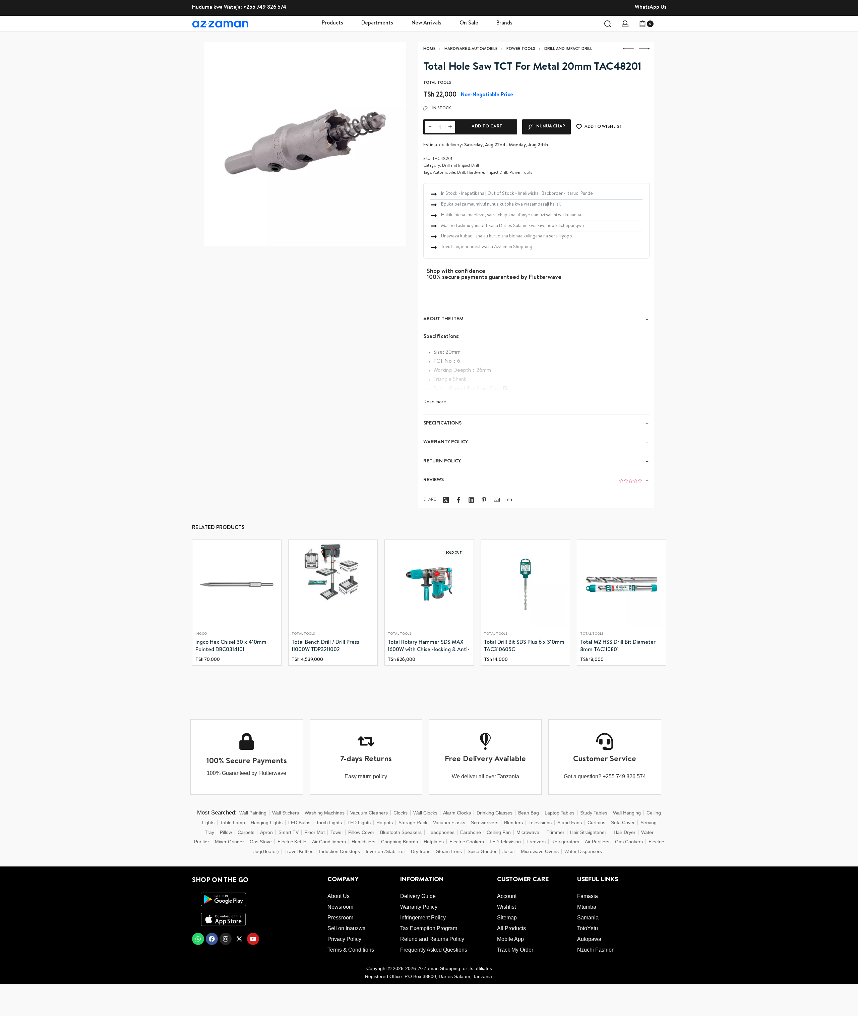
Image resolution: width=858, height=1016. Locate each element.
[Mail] (497, 500)
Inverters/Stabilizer (385, 851)
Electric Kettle (292, 841)
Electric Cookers (466, 841)
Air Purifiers (597, 841)
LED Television (505, 841)
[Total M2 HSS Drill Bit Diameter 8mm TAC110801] (621, 584)
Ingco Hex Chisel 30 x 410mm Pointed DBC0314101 (230, 646)
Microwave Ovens (540, 851)
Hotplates (434, 841)
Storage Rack (413, 822)
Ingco (201, 634)
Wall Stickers (285, 812)
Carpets (246, 832)
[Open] (662, 23)
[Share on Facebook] (458, 500)
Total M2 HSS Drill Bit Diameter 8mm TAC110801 (618, 646)
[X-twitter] (239, 939)
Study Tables (593, 812)
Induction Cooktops (339, 851)
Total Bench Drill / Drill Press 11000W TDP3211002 (325, 646)
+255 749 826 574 (264, 7)
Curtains (596, 822)
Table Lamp (232, 822)
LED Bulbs (299, 822)
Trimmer (555, 832)
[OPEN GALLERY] (305, 144)
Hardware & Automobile (470, 49)
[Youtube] (253, 939)
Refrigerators (565, 841)
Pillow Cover (361, 832)
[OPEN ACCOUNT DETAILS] (625, 23)
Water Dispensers (583, 851)
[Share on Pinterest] (484, 500)
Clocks (400, 812)
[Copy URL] (509, 500)
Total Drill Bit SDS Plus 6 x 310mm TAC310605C (524, 646)
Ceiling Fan (499, 832)
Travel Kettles (299, 851)
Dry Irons (420, 851)
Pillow (226, 832)
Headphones (440, 832)
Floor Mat (314, 832)
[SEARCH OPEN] (607, 23)
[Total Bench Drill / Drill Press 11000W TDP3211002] (333, 584)
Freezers (536, 841)
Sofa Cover (623, 822)
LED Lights (359, 822)
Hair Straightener (588, 832)
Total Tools (303, 634)
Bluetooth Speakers (401, 832)
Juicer (508, 851)
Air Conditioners (329, 841)
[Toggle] (434, 402)
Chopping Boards (399, 841)
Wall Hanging (627, 812)
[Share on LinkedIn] (471, 500)
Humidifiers (363, 841)
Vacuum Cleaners (369, 812)
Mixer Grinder (229, 841)
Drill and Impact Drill (568, 49)
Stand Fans (569, 822)
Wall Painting (252, 812)
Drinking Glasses (494, 812)
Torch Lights (329, 822)
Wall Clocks (425, 812)
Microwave (527, 832)
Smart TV (289, 832)
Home (429, 49)
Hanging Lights (267, 822)
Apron (266, 832)
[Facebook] (212, 939)
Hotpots (384, 822)
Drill (461, 173)
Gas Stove (261, 841)
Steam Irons (449, 851)
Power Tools (520, 49)
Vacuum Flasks (449, 822)
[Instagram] (226, 939)
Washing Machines (325, 812)
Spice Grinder (482, 851)
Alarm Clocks (457, 812)
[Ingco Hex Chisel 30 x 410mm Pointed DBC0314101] (236, 584)
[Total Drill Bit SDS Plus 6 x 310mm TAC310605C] (525, 584)
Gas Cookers (629, 841)
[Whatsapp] (198, 939)
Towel (336, 832)
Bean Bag (528, 812)
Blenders (513, 822)
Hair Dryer (624, 832)
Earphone (470, 832)
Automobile (444, 173)
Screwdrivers (484, 822)
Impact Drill (496, 173)
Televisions (540, 822)
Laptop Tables (559, 812)
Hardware (475, 173)
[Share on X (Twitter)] (446, 500)
